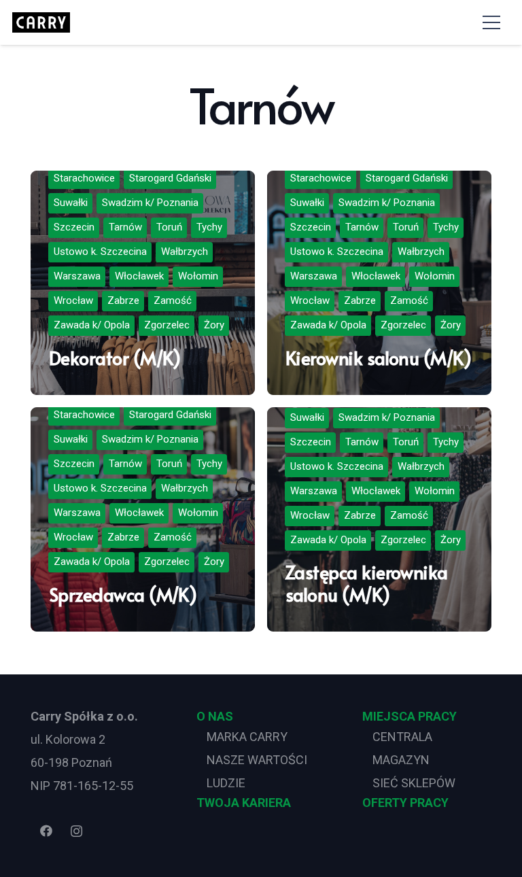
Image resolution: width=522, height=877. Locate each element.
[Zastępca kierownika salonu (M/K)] (379, 519)
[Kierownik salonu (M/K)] (379, 283)
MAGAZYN (401, 760)
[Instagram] (76, 831)
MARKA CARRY (247, 736)
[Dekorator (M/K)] (143, 283)
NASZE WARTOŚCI (257, 760)
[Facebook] (46, 831)
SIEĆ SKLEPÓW (413, 783)
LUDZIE (226, 783)
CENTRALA (402, 736)
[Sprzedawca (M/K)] (143, 519)
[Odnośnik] (41, 22)
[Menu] (491, 22)
